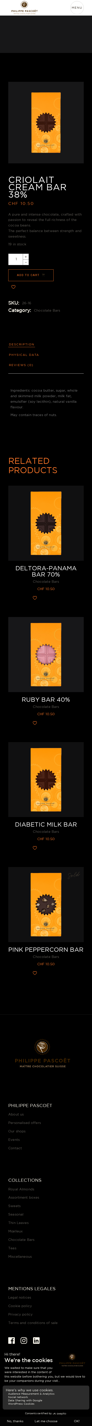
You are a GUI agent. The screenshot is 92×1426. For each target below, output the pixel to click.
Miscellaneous (20, 1256)
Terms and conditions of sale (33, 1323)
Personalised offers (24, 1123)
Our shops (16, 1131)
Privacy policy (20, 1314)
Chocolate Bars (47, 310)
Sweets (14, 1206)
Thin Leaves (18, 1223)
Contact (15, 1148)
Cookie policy (20, 1306)
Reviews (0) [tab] (21, 365)
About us (16, 1114)
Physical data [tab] (24, 355)
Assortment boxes (23, 1197)
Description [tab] (21, 344)
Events (14, 1139)
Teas (12, 1248)
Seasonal (15, 1214)
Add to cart (28, 275)
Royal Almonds (21, 1189)
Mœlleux (15, 1231)
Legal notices (19, 1297)
